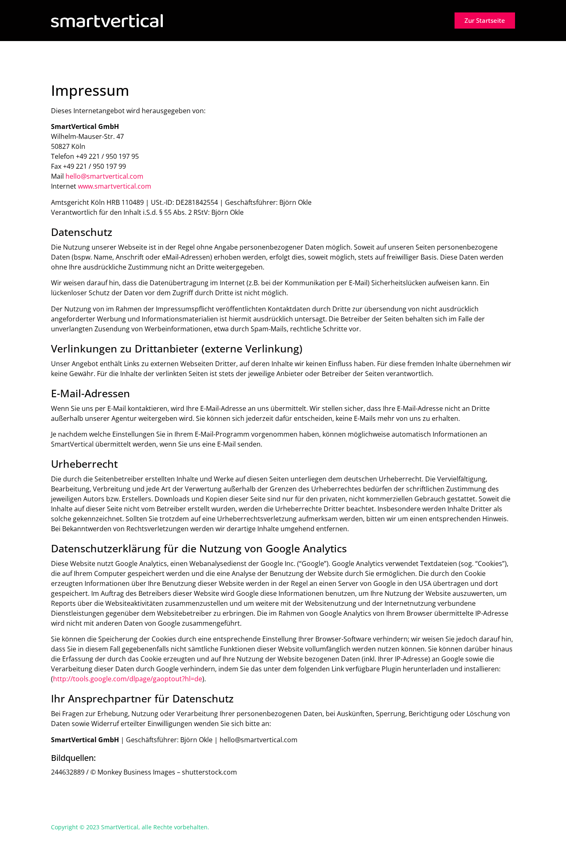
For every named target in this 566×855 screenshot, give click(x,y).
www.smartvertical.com (114, 186)
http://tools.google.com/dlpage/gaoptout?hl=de (127, 678)
